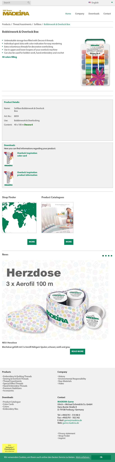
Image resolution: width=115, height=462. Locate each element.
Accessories (8, 391)
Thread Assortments (22, 24)
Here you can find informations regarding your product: (30, 149)
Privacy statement (66, 433)
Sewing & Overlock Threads (15, 379)
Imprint (61, 438)
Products (6, 24)
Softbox (37, 24)
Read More (78, 351)
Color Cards (8, 404)
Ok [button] (101, 457)
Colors (6, 407)
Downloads (93, 14)
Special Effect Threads (13, 384)
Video (61, 384)
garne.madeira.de (71, 423)
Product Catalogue (12, 402)
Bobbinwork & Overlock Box (57, 24)
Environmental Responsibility (72, 379)
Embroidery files (10, 409)
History (61, 376)
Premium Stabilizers (12, 388)
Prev (6, 310)
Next (109, 310)
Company (79, 14)
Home (68, 14)
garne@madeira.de (73, 420)
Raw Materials (65, 381)
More (32, 242)
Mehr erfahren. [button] (83, 457)
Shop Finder (64, 436)
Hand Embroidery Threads (15, 386)
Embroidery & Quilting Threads (17, 376)
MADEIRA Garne (66, 402)
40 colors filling (9, 57)
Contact (107, 14)
